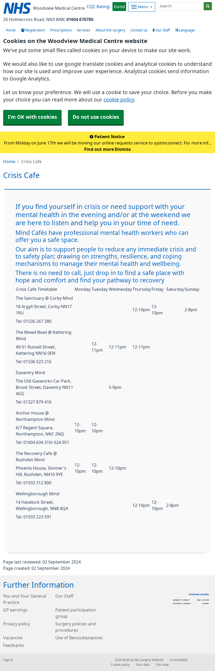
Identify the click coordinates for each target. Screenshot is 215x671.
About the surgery (110, 30)
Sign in (8, 660)
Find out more (99, 149)
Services (83, 30)
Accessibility (178, 660)
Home (9, 161)
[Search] (208, 6)
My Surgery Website (149, 660)
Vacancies (13, 638)
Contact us (139, 30)
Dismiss (123, 149)
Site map (162, 664)
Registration (35, 30)
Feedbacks (13, 645)
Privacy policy (16, 624)
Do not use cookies (96, 117)
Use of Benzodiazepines (79, 638)
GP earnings (15, 610)
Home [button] (11, 30)
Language (186, 30)
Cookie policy (120, 664)
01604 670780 (79, 19)
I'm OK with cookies (32, 117)
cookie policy (119, 99)
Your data (143, 664)
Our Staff (162, 30)
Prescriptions (61, 30)
